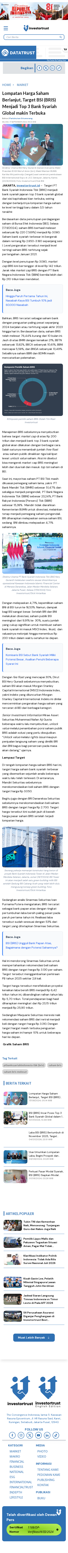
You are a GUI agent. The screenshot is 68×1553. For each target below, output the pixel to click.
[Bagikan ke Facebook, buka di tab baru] (39, 68)
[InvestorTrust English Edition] (48, 1391)
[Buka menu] (6, 28)
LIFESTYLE (16, 1497)
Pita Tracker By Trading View (56, 60)
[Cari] (60, 37)
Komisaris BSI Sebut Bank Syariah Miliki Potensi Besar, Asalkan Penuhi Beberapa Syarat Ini (32, 659)
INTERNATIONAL (21, 1482)
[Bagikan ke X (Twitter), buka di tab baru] (45, 68)
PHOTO (42, 1451)
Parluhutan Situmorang (20, 118)
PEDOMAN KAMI (48, 1475)
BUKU (41, 1498)
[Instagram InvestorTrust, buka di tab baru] (21, 1435)
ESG (12, 1477)
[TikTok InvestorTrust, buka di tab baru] (56, 1435)
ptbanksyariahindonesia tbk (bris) (24, 1065)
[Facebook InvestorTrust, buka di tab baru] (12, 1435)
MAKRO (15, 1456)
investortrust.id (28, 185)
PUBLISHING (46, 1480)
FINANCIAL (17, 1462)
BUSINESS (16, 1467)
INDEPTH (16, 1492)
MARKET (15, 1451)
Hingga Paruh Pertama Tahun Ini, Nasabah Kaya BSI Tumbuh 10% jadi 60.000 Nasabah (29, 300)
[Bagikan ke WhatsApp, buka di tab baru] (52, 68)
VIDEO (41, 1456)
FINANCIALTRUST (21, 1487)
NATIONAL (17, 1472)
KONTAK (43, 1485)
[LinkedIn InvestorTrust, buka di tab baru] (47, 1435)
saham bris (55, 1065)
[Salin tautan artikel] (58, 68)
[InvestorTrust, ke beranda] (20, 1391)
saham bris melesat (15, 1071)
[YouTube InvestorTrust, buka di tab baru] (38, 1435)
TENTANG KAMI (47, 1470)
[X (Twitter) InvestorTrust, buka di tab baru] (29, 1435)
